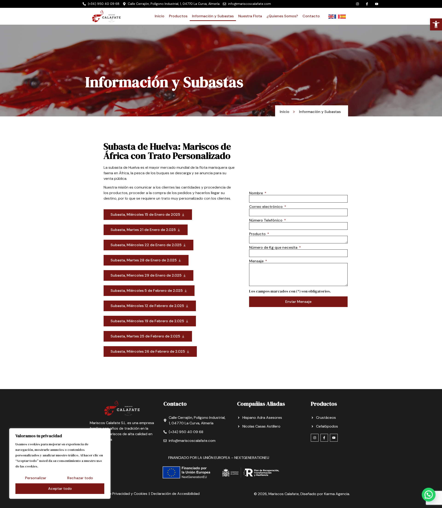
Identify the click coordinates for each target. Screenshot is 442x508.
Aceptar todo (60, 488)
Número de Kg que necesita (273, 247)
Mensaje (257, 261)
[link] (436, 24)
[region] (59, 463)
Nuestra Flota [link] (250, 16)
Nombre (256, 193)
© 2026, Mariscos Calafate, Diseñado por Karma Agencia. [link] (302, 493)
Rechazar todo (80, 478)
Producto (258, 234)
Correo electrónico (266, 207)
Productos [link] (178, 16)
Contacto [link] (311, 16)
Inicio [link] (159, 16)
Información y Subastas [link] (213, 16)
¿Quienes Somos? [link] (282, 16)
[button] (429, 495)
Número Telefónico (266, 220)
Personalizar (35, 478)
